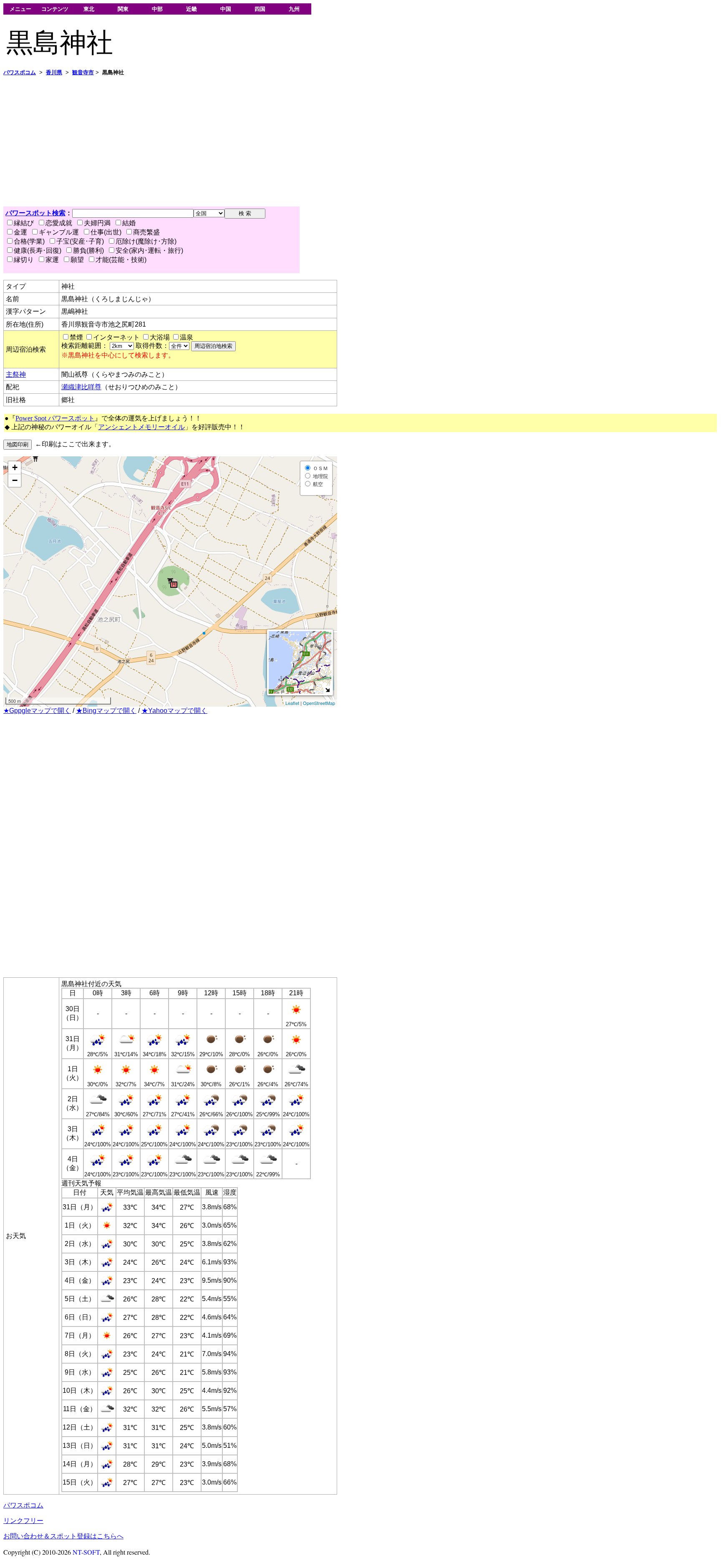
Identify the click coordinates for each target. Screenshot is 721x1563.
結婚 (129, 223)
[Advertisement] (253, 141)
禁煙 (76, 337)
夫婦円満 (97, 223)
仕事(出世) (106, 232)
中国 (225, 9)
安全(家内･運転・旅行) (149, 250)
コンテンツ (54, 9)
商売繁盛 (146, 232)
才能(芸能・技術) (121, 259)
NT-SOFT (86, 1552)
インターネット (116, 337)
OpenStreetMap (319, 703)
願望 (77, 259)
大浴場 (160, 337)
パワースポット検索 (35, 212)
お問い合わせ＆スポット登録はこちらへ (63, 1536)
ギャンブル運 (59, 232)
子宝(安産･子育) (80, 241)
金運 (20, 232)
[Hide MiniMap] (327, 690)
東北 (88, 9)
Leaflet (292, 703)
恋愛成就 (58, 223)
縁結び (24, 223)
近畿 (191, 9)
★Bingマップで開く (106, 710)
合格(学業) (29, 241)
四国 (260, 9)
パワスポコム (23, 1505)
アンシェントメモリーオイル (141, 426)
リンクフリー (23, 1520)
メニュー (20, 9)
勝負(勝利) (88, 250)
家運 (52, 259)
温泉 (186, 337)
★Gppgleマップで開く (37, 710)
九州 (294, 9)
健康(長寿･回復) (37, 250)
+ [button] (15, 467)
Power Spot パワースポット (55, 418)
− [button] (15, 480)
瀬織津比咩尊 (81, 386)
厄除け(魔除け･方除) (146, 241)
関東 (123, 9)
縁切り (24, 259)
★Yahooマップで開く (174, 710)
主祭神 (16, 374)
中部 (157, 9)
